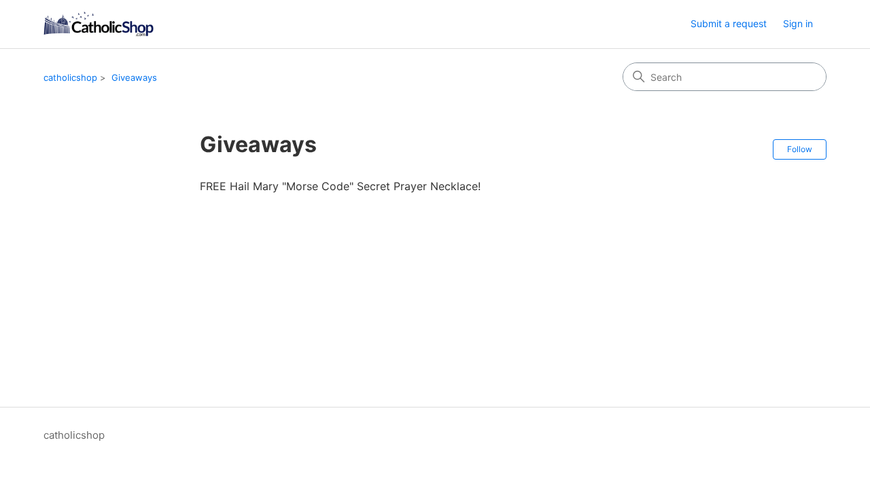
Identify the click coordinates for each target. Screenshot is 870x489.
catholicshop (70, 77)
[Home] (99, 24)
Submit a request (729, 23)
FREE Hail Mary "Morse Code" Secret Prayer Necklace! (340, 186)
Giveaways (134, 77)
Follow (799, 149)
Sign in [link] (798, 23)
